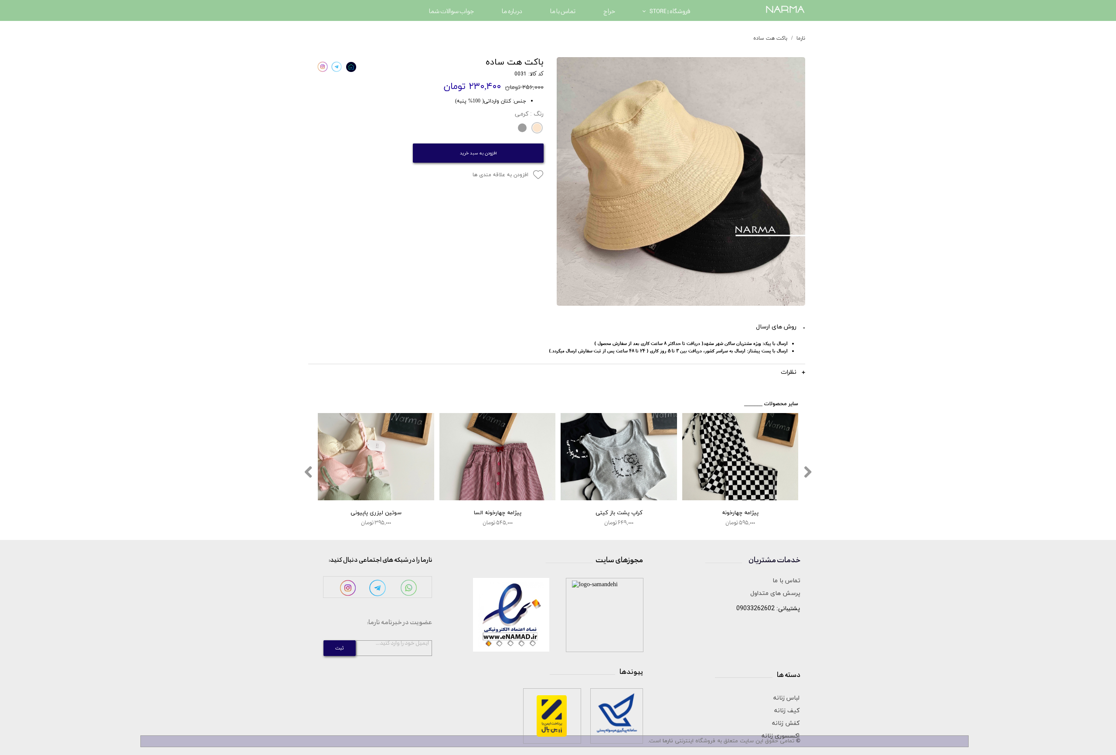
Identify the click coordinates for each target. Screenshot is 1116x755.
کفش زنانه (786, 723)
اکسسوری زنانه (781, 736)
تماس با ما (562, 11)
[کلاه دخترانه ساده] (681, 181)
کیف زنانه (787, 711)
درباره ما (512, 11)
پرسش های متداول (775, 593)
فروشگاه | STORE (670, 11)
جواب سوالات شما (451, 11)
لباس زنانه (786, 698)
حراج (609, 11)
